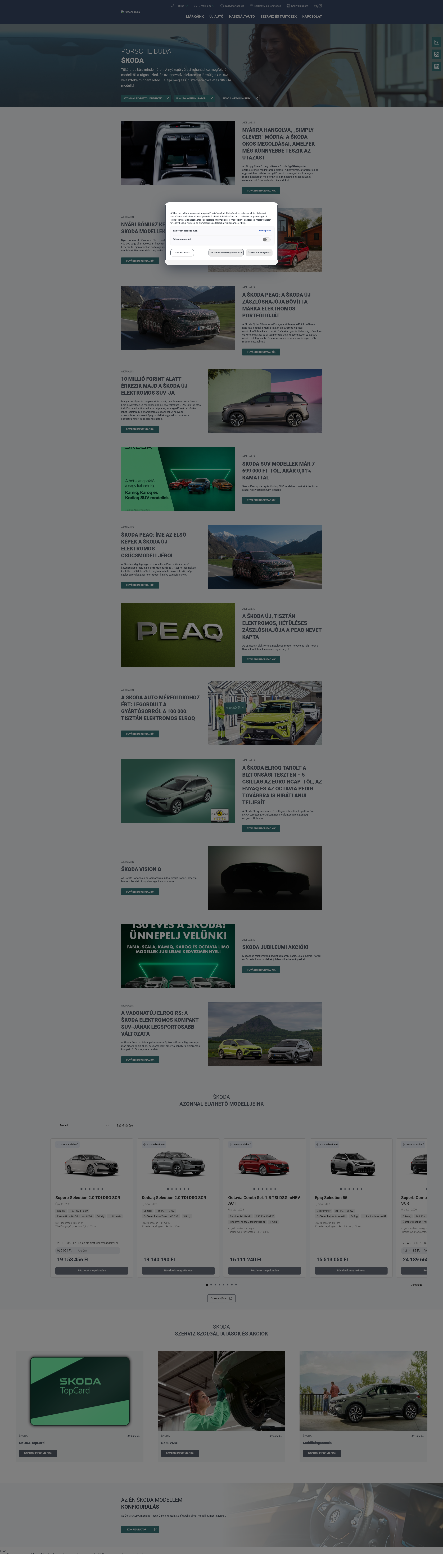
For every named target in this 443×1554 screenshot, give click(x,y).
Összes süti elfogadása (259, 252)
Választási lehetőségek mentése (226, 252)
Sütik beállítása (182, 252)
